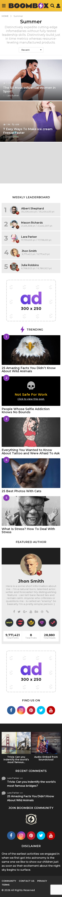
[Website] (47, 612)
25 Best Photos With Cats (21, 491)
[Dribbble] (42, 612)
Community (9, 881)
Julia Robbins (30, 265)
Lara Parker (29, 236)
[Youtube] (51, 710)
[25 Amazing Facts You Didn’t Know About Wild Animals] (31, 350)
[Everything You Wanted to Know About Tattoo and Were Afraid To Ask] (31, 432)
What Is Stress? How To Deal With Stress (28, 530)
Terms (6, 884)
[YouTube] (31, 612)
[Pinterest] (31, 710)
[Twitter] (19, 612)
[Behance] (36, 612)
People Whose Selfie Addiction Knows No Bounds (26, 410)
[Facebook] (14, 612)
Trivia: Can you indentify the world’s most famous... (16, 759)
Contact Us (26, 881)
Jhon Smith (29, 251)
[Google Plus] (25, 612)
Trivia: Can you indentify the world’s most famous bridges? (31, 783)
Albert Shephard (32, 208)
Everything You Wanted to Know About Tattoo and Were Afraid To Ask (31, 451)
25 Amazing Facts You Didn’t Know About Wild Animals (29, 369)
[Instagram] (21, 710)
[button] (4, 5)
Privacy (42, 881)
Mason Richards (32, 222)
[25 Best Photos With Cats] (31, 473)
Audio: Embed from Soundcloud (46, 758)
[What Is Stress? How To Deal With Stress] (31, 511)
